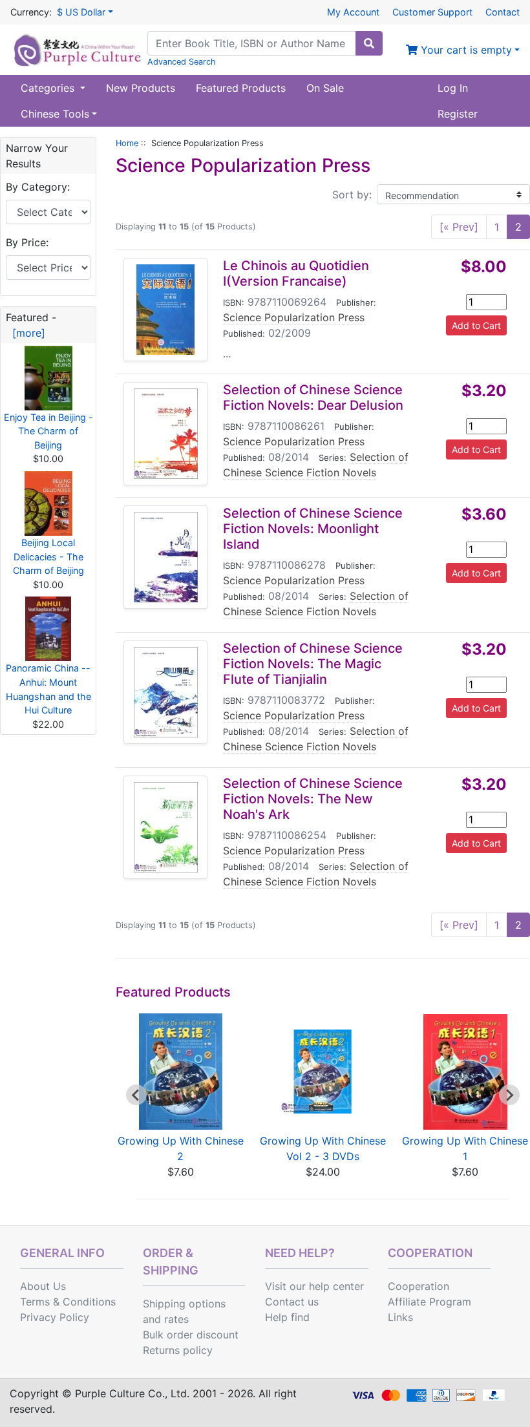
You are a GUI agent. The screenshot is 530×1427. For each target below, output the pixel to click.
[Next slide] (509, 1094)
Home (127, 143)
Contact (502, 11)
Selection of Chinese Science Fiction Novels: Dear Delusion (313, 397)
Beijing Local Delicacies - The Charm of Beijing (48, 556)
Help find (287, 1317)
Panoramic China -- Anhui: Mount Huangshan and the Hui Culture (48, 688)
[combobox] (251, 43)
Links (400, 1317)
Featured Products (241, 87)
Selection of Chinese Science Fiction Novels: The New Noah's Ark (313, 799)
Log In (453, 87)
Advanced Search (181, 62)
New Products (140, 87)
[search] (369, 43)
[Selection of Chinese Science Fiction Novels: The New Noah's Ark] (166, 827)
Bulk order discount (190, 1334)
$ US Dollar (81, 11)
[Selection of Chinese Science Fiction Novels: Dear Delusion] (166, 433)
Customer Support (432, 11)
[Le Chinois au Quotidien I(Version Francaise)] (165, 309)
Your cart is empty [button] (465, 49)
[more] (25, 332)
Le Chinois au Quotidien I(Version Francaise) (296, 273)
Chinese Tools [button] (55, 113)
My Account (353, 11)
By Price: (27, 242)
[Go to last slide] (136, 1094)
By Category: (38, 186)
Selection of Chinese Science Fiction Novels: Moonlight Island (313, 528)
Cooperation (418, 1286)
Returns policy (178, 1350)
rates (176, 1319)
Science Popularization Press (294, 317)
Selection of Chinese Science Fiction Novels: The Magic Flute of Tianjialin (313, 663)
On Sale (325, 87)
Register (458, 113)
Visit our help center (314, 1286)
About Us (43, 1286)
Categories (49, 87)
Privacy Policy (54, 1317)
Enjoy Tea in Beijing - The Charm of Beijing (48, 431)
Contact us (292, 1301)
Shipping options (184, 1303)
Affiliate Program (429, 1301)
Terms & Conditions (68, 1301)
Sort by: (352, 194)
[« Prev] (459, 226)
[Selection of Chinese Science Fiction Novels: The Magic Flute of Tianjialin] (166, 692)
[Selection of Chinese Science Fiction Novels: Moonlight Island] (166, 557)
